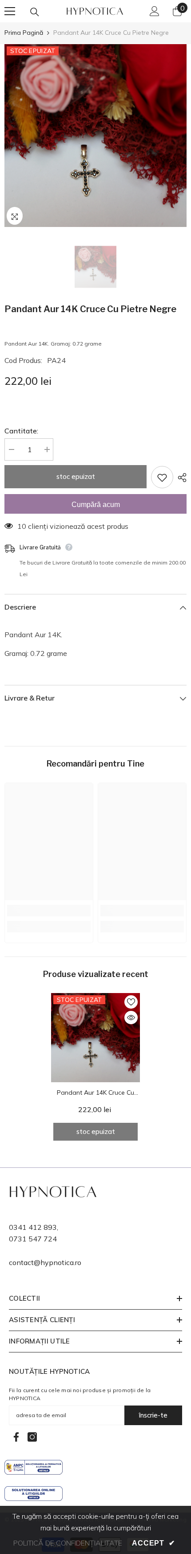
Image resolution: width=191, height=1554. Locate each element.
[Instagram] (32, 1437)
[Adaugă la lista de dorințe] (162, 477)
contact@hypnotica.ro (45, 1262)
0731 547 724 (33, 1238)
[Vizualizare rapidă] (131, 1017)
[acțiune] (180, 477)
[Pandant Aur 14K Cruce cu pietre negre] (95, 1037)
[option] (95, 135)
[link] (49, 910)
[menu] (9, 11)
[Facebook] (16, 1437)
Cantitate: (21, 430)
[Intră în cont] (154, 11)
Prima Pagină (23, 33)
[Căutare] (34, 12)
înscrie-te (153, 1415)
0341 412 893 (33, 1227)
